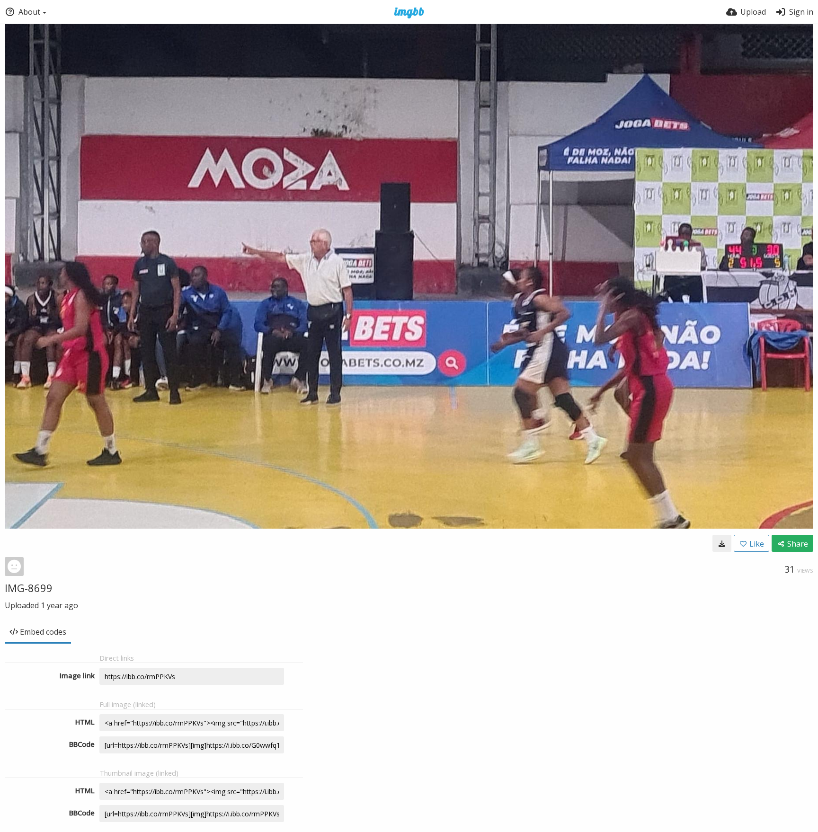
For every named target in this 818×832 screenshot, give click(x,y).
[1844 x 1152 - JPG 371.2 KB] (721, 543)
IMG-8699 (29, 588)
